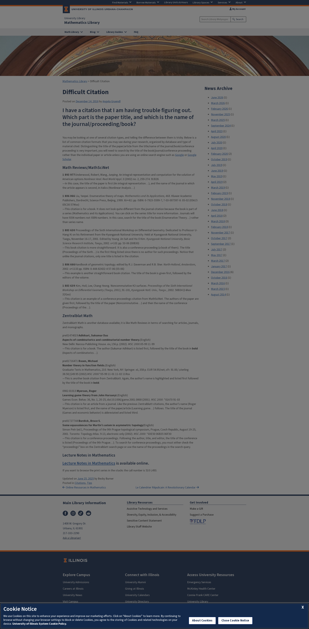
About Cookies (202, 620)
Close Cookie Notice (235, 620)
